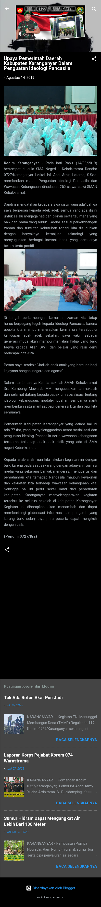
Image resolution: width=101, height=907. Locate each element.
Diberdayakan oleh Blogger (53, 888)
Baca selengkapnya (76, 740)
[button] (94, 60)
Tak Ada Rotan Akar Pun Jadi (33, 697)
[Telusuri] (94, 9)
